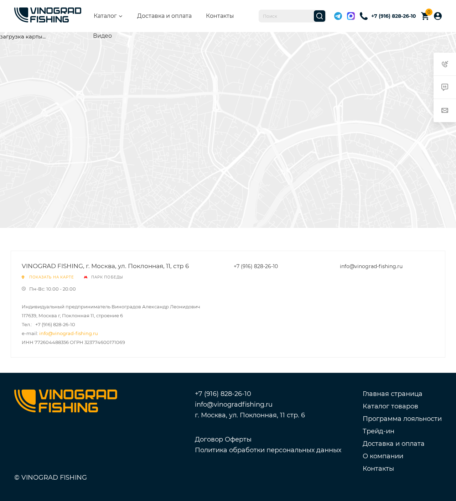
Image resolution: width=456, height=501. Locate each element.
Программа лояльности (402, 419)
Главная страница (393, 394)
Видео (102, 35)
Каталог (105, 15)
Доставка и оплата (164, 15)
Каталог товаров (390, 406)
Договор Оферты (223, 439)
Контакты (220, 15)
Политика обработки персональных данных (268, 450)
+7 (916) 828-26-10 (256, 266)
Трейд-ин (378, 431)
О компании (383, 456)
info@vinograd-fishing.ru (68, 333)
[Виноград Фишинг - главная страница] (47, 16)
